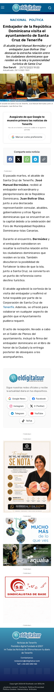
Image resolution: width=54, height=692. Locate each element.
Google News (19, 398)
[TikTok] (31, 671)
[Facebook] (7, 671)
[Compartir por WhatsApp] (27, 159)
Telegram (19, 413)
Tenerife (8, 307)
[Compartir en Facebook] (10, 159)
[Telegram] (23, 671)
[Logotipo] (27, 7)
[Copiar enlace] (43, 159)
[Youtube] (47, 671)
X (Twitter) (39, 406)
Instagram (19, 406)
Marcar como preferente (29, 137)
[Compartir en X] (18, 159)
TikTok (29, 420)
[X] (39, 671)
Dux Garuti (9, 67)
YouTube (38, 413)
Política (36, 20)
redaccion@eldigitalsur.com (27, 661)
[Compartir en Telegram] (35, 159)
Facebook (41, 398)
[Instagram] (15, 671)
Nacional (18, 20)
